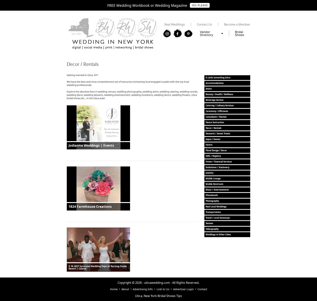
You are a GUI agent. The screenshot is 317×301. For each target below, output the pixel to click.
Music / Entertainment (217, 189)
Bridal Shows (239, 33)
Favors (209, 144)
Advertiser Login (183, 289)
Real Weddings (174, 24)
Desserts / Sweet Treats (218, 133)
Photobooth (212, 195)
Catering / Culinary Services (220, 105)
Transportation (213, 212)
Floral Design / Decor (216, 150)
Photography (212, 201)
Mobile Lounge (213, 178)
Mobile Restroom (214, 184)
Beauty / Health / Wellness (219, 94)
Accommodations (215, 83)
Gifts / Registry (213, 156)
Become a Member (237, 24)
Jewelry (209, 172)
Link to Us (163, 289)
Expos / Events (213, 139)
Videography (212, 229)
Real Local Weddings (216, 206)
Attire (209, 88)
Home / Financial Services (219, 161)
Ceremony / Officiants (217, 111)
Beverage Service (214, 100)
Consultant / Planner (216, 116)
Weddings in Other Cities (218, 234)
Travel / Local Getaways (218, 217)
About (125, 289)
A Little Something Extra (218, 77)
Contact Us (204, 24)
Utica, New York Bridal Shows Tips (158, 296)
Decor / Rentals (213, 128)
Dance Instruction (215, 122)
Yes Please (200, 5)
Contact (202, 289)
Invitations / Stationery (217, 167)
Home (114, 289)
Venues (209, 223)
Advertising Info (143, 289)
